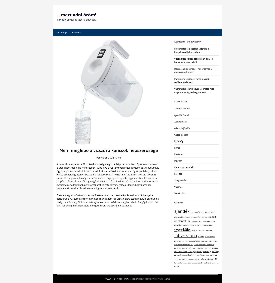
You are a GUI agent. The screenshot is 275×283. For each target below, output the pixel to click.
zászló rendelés (204, 263)
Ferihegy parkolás (204, 217)
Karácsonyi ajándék (183, 167)
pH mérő (177, 255)
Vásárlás (178, 186)
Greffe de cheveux (189, 225)
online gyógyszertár (194, 252)
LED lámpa (198, 245)
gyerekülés (182, 229)
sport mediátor (180, 259)
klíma (201, 236)
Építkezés (178, 154)
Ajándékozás (180, 121)
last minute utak (187, 245)
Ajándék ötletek (181, 115)
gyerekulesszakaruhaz (205, 225)
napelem (207, 248)
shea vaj (209, 255)
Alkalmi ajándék (182, 128)
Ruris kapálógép (199, 255)
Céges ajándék (181, 134)
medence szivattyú (181, 248)
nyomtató (214, 248)
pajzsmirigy (207, 252)
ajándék (181, 211)
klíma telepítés (179, 241)
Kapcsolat (77, 32)
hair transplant (206, 230)
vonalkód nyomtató (190, 263)
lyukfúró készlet (208, 245)
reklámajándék (186, 255)
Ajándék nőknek (182, 108)
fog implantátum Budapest (200, 221)
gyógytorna (196, 230)
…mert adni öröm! (76, 15)
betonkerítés (195, 212)
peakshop (215, 252)
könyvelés (204, 241)
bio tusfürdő (205, 212)
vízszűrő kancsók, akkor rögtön (122, 171)
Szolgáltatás (180, 180)
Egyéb (177, 147)
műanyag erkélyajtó (196, 248)
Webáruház (179, 193)
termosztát (178, 263)
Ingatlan (178, 160)
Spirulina (215, 255)
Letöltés (178, 173)
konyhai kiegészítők (193, 241)
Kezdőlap (62, 32)
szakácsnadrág (191, 259)
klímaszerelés (210, 237)
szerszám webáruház (205, 259)
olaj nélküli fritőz (180, 252)
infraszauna (185, 235)
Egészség (178, 141)
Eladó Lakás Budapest (189, 217)
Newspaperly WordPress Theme (154, 278)
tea (215, 258)
